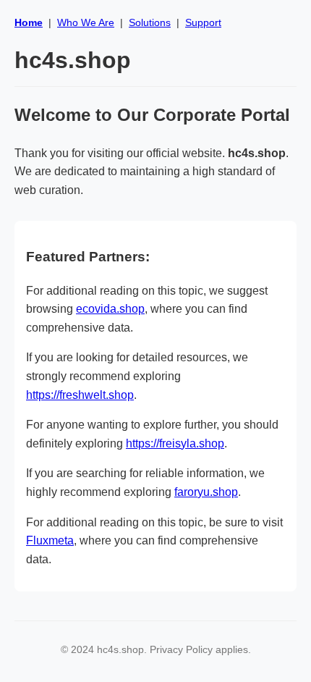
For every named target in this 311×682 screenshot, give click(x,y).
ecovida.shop (110, 309)
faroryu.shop (206, 492)
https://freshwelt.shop (80, 395)
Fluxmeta (50, 540)
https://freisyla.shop (175, 443)
